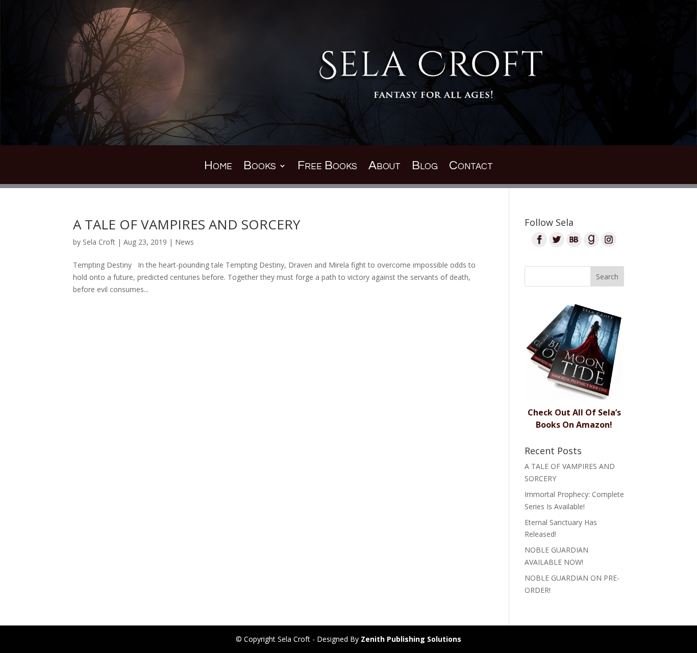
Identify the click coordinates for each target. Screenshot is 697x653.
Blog (425, 167)
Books (259, 167)
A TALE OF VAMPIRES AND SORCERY (186, 224)
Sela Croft (99, 242)
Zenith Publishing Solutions (411, 639)
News (184, 242)
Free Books (327, 167)
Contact (471, 167)
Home (218, 167)
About (384, 167)
